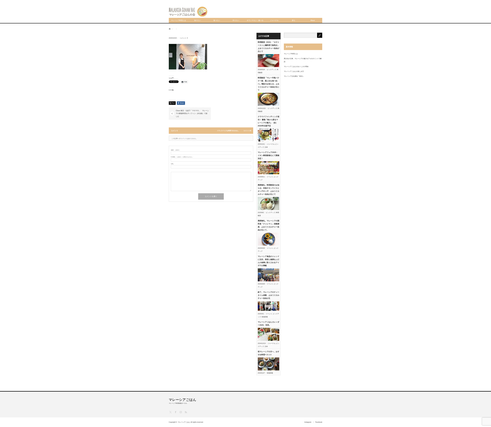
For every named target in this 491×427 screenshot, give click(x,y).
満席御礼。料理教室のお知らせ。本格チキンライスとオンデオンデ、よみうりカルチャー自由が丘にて (268, 189)
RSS (185, 412)
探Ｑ (293, 20)
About (312, 20)
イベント (270, 177)
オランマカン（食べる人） (255, 21)
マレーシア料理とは (178, 20)
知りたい (197, 20)
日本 (266, 147)
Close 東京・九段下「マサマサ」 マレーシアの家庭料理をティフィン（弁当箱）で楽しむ (192, 113)
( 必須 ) (175, 150)
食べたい (216, 20)
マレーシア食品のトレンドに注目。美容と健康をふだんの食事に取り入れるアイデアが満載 (268, 261)
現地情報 (265, 317)
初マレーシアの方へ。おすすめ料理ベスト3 (268, 353)
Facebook (318, 422)
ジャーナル (274, 20)
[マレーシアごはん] (188, 11)
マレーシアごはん (182, 400)
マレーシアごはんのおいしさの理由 (296, 66)
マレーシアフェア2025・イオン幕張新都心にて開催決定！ (268, 155)
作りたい (236, 20)
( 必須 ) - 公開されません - (182, 157)
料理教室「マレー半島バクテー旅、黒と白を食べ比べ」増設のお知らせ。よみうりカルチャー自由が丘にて (268, 84)
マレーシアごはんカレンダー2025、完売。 (268, 323)
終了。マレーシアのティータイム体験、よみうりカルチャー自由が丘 (268, 295)
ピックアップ (271, 69)
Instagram (307, 422)
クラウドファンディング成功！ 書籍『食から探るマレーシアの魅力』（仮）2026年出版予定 (268, 121)
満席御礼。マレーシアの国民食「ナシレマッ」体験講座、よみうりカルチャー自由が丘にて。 (268, 225)
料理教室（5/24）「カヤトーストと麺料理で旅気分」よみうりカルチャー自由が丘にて (268, 46)
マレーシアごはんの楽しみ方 (294, 71)
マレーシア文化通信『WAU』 (294, 76)
